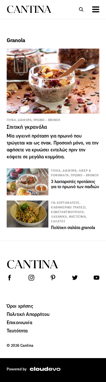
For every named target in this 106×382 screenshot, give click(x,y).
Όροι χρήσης (20, 306)
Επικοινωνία (19, 322)
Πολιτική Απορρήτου (28, 314)
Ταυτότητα (17, 331)
